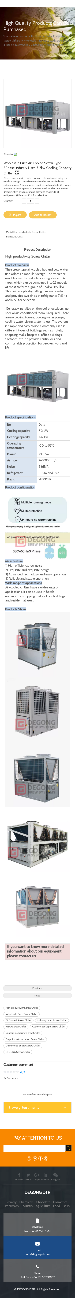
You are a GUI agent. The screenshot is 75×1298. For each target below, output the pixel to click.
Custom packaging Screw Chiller (23, 1032)
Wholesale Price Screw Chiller (21, 1014)
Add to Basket (42, 215)
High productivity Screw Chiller (22, 1007)
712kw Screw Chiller (16, 1026)
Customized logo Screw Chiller (48, 1026)
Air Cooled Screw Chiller (18, 1020)
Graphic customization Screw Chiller (25, 1039)
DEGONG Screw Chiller (18, 1052)
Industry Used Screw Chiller (52, 1020)
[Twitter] (29, 1158)
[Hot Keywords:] (68, 1148)
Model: (9, 232)
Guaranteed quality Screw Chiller (23, 1045)
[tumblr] (40, 1158)
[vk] (34, 1158)
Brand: (9, 236)
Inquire (17, 215)
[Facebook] (46, 1158)
